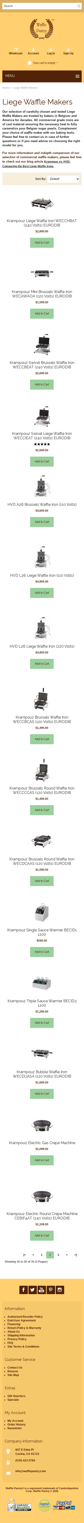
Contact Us (14, 1367)
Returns (12, 1371)
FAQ (10, 1343)
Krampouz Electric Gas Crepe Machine (42, 1143)
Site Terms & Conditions (23, 1346)
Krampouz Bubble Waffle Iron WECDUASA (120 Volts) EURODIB (42, 1074)
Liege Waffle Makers (25, 87)
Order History (16, 1424)
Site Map (13, 1375)
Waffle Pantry (41, 1491)
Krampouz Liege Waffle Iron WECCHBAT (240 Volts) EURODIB (42, 223)
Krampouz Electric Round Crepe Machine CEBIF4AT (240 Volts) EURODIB (42, 1216)
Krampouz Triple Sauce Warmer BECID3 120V (42, 1003)
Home (6, 87)
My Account (15, 1420)
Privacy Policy (17, 1339)
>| (75, 1255)
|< (24, 1255)
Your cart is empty (44, 63)
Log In (51, 53)
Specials (13, 1399)
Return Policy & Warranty (24, 1328)
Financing (13, 1324)
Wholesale (16, 53)
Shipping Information (21, 1335)
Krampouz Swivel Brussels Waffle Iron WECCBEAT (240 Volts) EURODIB (42, 364)
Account (33, 53)
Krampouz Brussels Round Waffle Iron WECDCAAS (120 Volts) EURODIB (41, 861)
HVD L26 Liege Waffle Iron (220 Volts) (42, 646)
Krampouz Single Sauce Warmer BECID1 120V (42, 932)
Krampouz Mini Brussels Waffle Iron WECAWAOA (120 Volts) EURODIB (42, 294)
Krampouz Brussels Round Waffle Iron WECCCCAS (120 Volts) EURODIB (41, 790)
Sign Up (68, 53)
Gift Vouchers (16, 1396)
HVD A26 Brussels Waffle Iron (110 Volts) (42, 504)
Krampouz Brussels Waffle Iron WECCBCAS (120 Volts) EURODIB (42, 719)
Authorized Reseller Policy (25, 1316)
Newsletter (14, 1428)
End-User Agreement (21, 1320)
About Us (13, 1331)
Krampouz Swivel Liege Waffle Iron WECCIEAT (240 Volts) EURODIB (42, 435)
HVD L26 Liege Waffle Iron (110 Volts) (42, 575)
